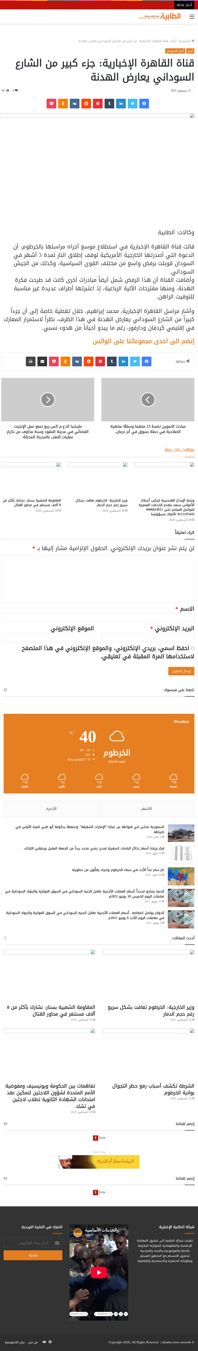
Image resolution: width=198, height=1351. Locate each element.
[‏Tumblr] (109, 103)
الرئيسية (185, 41)
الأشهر (146, 808)
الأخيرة (51, 808)
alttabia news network (176, 1342)
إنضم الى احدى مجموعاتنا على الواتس (143, 341)
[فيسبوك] (144, 103)
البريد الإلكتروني (172, 628)
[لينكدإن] (121, 103)
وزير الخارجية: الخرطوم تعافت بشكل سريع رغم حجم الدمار (101, 502)
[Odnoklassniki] (63, 103)
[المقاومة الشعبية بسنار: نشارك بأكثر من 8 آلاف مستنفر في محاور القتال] (31, 479)
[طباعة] (30, 361)
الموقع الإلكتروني (72, 628)
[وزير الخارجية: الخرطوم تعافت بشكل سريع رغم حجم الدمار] (98, 479)
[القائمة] (192, 18)
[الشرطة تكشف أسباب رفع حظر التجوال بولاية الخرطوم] (148, 1054)
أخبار (174, 41)
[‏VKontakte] (74, 103)
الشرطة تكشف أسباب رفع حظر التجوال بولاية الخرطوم (153, 1089)
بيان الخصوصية (15, 1342)
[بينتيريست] (98, 103)
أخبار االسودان (175, 51)
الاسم (184, 609)
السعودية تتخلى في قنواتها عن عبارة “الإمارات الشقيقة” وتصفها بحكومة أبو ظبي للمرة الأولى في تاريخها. (89, 829)
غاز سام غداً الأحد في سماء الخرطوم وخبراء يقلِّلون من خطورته (118, 870)
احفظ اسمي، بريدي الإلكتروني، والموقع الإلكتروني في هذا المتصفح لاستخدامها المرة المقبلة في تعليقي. (108, 652)
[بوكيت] (51, 103)
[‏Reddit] (86, 103)
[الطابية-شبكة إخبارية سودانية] (158, 16)
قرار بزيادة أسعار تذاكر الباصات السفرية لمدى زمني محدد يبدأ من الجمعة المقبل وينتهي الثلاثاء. (93, 848)
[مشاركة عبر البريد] (42, 361)
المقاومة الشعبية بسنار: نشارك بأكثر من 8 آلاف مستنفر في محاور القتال (32, 502)
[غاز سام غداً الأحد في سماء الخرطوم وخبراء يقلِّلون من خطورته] (181, 876)
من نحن (33, 1342)
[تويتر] (132, 103)
